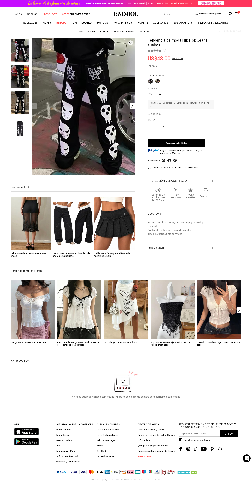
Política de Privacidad (67, 456)
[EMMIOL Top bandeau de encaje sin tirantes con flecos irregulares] (173, 309)
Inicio (81, 31)
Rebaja (61, 22)
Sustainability (183, 22)
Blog (58, 445)
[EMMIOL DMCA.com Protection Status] (187, 474)
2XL (151, 94)
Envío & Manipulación (107, 435)
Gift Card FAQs (145, 440)
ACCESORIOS (160, 22)
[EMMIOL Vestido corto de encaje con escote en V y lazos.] (219, 309)
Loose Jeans (143, 31)
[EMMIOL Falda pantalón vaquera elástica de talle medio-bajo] (114, 223)
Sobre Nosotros (64, 429)
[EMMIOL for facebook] (180, 449)
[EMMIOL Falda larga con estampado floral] (126, 309)
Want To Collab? (64, 440)
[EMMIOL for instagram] (188, 449)
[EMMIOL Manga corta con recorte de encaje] (33, 309)
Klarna (100, 445)
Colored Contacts (105, 456)
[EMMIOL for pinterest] (212, 449)
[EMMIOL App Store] (26, 434)
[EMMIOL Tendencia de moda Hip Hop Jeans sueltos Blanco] (150, 82)
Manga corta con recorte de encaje (28, 342)
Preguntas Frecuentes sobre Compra (156, 435)
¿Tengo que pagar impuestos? (153, 445)
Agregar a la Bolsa (176, 142)
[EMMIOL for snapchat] (220, 448)
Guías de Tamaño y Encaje (151, 429)
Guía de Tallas (154, 114)
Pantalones (104, 31)
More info (177, 153)
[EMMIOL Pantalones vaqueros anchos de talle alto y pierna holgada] (73, 223)
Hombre (142, 22)
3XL (160, 94)
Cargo (87, 23)
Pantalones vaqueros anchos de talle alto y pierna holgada (71, 254)
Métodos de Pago (106, 440)
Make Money (144, 456)
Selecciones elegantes (213, 22)
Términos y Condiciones (68, 461)
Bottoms (102, 22)
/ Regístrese (216, 13)
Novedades (30, 22)
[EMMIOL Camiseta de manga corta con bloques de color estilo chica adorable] (79, 309)
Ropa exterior (122, 22)
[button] (239, 310)
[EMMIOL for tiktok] (195, 449)
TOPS (74, 22)
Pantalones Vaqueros (123, 31)
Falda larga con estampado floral (120, 342)
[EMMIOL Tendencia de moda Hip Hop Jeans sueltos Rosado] (157, 82)
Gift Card (101, 451)
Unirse (229, 433)
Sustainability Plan (65, 451)
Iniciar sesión (205, 13)
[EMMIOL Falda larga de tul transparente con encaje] (31, 223)
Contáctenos (62, 435)
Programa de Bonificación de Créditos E (158, 451)
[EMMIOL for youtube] (203, 449)
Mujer (47, 22)
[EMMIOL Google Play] (26, 444)
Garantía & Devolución (108, 429)
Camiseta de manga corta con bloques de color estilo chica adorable (78, 343)
